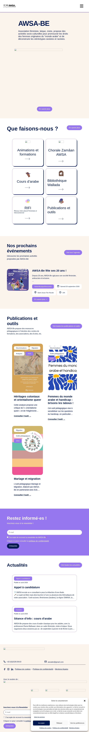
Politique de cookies (45, 728)
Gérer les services (39, 717)
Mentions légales (74, 728)
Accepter (41, 723)
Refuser (59, 723)
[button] (85, 701)
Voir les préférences (77, 723)
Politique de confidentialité (60, 728)
